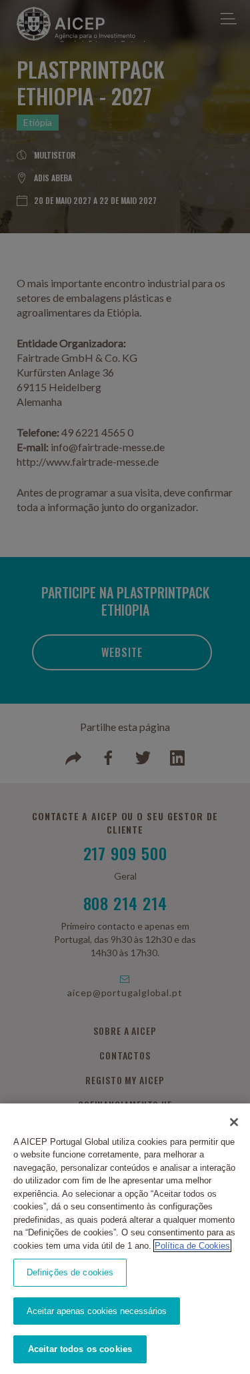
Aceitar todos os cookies (80, 1349)
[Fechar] (234, 1122)
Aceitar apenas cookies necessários (97, 1311)
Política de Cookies (192, 1246)
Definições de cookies (70, 1272)
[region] (125, 1238)
